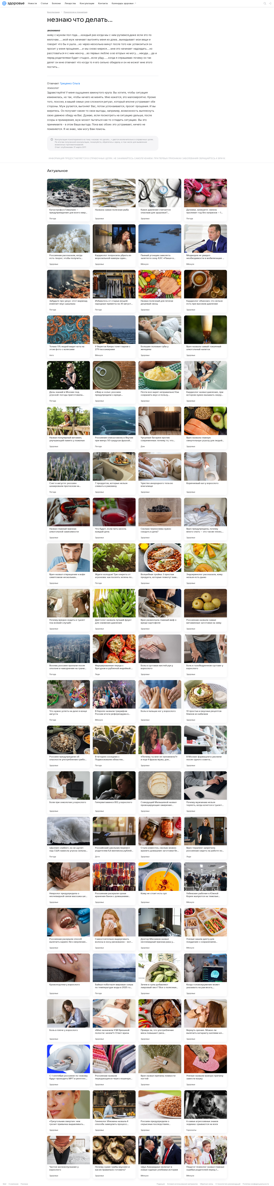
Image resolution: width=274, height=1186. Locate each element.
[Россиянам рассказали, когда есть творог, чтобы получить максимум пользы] (68, 245)
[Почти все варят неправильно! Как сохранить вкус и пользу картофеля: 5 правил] (159, 382)
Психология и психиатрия (75, 12)
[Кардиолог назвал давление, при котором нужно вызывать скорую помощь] (205, 382)
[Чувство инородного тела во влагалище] (159, 473)
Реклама (24, 1184)
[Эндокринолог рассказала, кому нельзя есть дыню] (205, 564)
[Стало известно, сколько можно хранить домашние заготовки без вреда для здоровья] (159, 838)
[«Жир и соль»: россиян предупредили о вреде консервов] (114, 382)
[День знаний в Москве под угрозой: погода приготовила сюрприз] (68, 382)
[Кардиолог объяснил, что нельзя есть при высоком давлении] (205, 291)
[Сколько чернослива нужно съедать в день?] (159, 519)
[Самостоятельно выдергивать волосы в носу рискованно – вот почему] (114, 929)
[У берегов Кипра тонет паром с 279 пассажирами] (114, 336)
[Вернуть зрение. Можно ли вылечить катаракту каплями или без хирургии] (205, 1020)
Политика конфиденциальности (256, 1184)
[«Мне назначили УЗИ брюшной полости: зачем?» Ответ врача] (114, 1020)
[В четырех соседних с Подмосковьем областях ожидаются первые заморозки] (114, 747)
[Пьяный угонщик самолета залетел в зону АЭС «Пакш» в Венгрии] (159, 245)
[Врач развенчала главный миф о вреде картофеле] (159, 610)
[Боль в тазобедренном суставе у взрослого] (205, 656)
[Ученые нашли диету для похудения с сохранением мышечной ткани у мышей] (205, 929)
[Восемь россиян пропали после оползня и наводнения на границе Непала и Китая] (68, 656)
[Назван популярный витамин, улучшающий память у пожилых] (68, 428)
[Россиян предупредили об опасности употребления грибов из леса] (68, 747)
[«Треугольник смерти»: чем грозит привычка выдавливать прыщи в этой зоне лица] (68, 1111)
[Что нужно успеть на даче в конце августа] (68, 701)
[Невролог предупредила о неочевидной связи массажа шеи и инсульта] (68, 883)
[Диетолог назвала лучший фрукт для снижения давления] (114, 610)
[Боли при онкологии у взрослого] (68, 792)
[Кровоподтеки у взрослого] (68, 975)
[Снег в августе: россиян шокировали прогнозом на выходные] (68, 473)
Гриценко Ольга (70, 83)
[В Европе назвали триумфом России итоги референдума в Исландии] (114, 701)
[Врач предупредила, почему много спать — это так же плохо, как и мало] (205, 519)
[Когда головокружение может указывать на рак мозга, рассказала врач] (205, 975)
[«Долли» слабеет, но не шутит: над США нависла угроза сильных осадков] (68, 838)
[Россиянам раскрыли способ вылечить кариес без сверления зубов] (68, 929)
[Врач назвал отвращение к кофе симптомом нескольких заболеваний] (68, 564)
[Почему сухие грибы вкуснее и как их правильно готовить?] (114, 1157)
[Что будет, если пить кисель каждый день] (114, 519)
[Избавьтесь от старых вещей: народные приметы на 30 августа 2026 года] (114, 291)
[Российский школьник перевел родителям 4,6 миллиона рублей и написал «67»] (114, 838)
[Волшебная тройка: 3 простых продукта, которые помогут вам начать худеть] (159, 564)
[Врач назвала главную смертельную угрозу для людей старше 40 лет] (205, 428)
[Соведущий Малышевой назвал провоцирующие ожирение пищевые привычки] (159, 792)
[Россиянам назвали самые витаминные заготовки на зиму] (205, 610)
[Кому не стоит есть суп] (159, 883)
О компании (13, 1184)
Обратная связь (206, 1184)
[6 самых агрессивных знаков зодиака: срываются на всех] (205, 1111)
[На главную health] (15, 3)
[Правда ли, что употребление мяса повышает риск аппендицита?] (159, 1020)
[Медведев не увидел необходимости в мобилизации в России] (205, 245)
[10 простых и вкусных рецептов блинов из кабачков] (205, 701)
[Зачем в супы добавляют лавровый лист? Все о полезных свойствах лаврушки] (159, 975)
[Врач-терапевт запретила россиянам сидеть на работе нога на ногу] (205, 838)
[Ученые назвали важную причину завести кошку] (205, 1066)
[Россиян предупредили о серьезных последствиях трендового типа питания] (159, 1111)
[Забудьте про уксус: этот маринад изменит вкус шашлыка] (68, 291)
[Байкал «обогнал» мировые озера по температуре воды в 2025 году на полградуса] (114, 975)
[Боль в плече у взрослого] (68, 1020)
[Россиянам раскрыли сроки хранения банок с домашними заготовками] (114, 883)
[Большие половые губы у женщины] (159, 336)
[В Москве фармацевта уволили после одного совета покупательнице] (205, 747)
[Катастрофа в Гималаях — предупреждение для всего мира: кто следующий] (68, 200)
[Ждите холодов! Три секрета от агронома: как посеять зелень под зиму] (114, 564)
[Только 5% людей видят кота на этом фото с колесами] (68, 336)
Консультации (53, 12)
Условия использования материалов (182, 1184)
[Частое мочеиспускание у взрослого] (68, 1157)
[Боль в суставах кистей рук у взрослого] (159, 656)
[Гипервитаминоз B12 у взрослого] (114, 792)
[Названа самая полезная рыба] (114, 200)
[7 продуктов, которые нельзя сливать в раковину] (114, 473)
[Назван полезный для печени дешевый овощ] (159, 291)
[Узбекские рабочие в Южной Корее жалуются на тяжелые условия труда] (205, 883)
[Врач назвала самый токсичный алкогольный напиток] (205, 336)
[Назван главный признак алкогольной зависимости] (68, 519)
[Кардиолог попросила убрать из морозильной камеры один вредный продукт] (114, 245)
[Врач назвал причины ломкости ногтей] (159, 1066)
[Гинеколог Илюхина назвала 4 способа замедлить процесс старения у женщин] (114, 1111)
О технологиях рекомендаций (227, 1184)
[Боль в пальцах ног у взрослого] (159, 701)
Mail (4, 1184)
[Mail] (4, 3)
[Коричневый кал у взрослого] (205, 473)
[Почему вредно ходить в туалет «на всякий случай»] (68, 610)
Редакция (161, 1184)
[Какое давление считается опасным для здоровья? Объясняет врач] (159, 200)
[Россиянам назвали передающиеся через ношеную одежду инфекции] (114, 1066)
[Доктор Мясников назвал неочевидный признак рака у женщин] (159, 929)
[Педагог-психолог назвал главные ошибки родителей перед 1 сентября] (205, 1157)
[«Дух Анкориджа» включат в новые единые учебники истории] (159, 1157)
